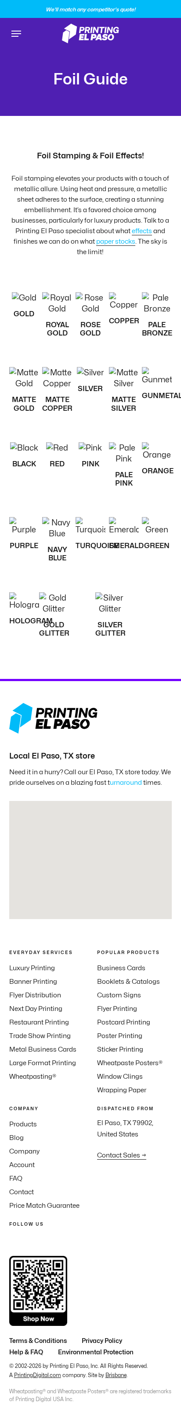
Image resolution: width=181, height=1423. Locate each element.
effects (142, 231)
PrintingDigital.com (37, 1375)
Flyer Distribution (35, 995)
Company (24, 1151)
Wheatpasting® (32, 1076)
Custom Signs (119, 995)
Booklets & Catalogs (128, 982)
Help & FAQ (26, 1352)
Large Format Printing (42, 1063)
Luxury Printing (32, 968)
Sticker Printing (120, 1049)
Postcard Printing (123, 1022)
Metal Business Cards (42, 1049)
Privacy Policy (102, 1340)
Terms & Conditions (38, 1340)
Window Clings (120, 1076)
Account (22, 1165)
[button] (16, 33)
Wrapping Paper (121, 1090)
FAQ (15, 1178)
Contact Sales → (121, 1155)
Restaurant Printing (39, 1022)
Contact (21, 1192)
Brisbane (116, 1375)
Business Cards (121, 968)
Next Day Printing (35, 1009)
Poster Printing (119, 1036)
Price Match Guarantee (44, 1206)
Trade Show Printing (40, 1036)
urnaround (126, 783)
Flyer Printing (117, 1009)
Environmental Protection (96, 1352)
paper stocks (115, 241)
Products (23, 1124)
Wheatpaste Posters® (130, 1063)
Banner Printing (33, 982)
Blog (16, 1138)
